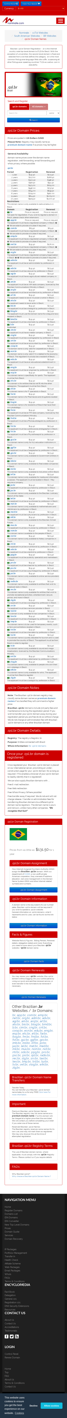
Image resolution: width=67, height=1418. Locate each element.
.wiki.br (13, 670)
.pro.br (13, 563)
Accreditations (12, 1327)
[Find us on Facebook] (7, 1336)
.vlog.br (13, 662)
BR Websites (49, 36)
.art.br (13, 295)
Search (34, 120)
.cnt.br (13, 341)
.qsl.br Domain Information (33, 925)
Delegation (10, 1295)
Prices (8, 1228)
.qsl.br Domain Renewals (33, 997)
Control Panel (11, 1354)
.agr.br (13, 274)
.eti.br (13, 389)
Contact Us (10, 1323)
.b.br (12, 325)
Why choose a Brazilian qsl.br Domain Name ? (31, 1176)
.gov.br (13, 453)
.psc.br (13, 568)
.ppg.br (13, 555)
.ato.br (13, 300)
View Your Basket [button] (30, 4)
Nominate (24, 33)
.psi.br (13, 573)
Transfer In (10, 1256)
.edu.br (13, 359)
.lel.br (13, 498)
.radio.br (14, 581)
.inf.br (13, 474)
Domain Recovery (14, 1239)
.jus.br (13, 490)
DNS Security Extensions (17, 1306)
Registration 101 (12, 1302)
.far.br (13, 394)
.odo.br (13, 549)
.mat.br (13, 504)
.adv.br (13, 268)
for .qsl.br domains (37, 746)
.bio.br (13, 306)
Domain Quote (12, 1231)
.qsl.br (10, 168)
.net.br (13, 244)
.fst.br (13, 431)
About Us (9, 1320)
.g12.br (13, 440)
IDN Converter (12, 1221)
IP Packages (11, 1249)
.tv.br (12, 646)
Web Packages (12, 1267)
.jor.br (12, 485)
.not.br (13, 536)
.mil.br (13, 517)
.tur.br (13, 635)
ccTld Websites (40, 33)
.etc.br (13, 381)
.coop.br (14, 346)
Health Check (11, 1260)
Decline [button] (34, 1405)
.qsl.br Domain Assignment (33, 890)
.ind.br (13, 469)
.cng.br (13, 335)
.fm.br (13, 410)
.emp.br (13, 236)
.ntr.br (13, 544)
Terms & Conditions (15, 1281)
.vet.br (13, 656)
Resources (10, 1309)
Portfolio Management (16, 1253)
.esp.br (13, 373)
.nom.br (13, 531)
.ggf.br (13, 448)
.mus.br (13, 525)
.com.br (13, 228)
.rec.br (13, 589)
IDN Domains (11, 1217)
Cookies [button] (19, 1413)
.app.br (13, 220)
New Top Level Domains (17, 1224)
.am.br (13, 282)
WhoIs (8, 1274)
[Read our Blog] (17, 1336)
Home (8, 1207)
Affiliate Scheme (13, 1263)
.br (11, 212)
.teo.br (13, 616)
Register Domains (13, 1210)
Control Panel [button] (10, 4)
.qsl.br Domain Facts (33, 961)
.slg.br (13, 600)
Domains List (11, 1214)
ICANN (27, 874)
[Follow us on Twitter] (12, 1336)
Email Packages (12, 1270)
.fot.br (13, 426)
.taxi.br (13, 611)
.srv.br (13, 606)
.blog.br (13, 311)
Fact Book (10, 1292)
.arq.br (13, 290)
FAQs (7, 1278)
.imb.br (13, 461)
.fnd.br (13, 418)
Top (7, 1372)
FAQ (7, 1376)
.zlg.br (13, 678)
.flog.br (13, 402)
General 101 (11, 1299)
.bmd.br (13, 319)
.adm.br (13, 260)
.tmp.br (13, 621)
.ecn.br (13, 351)
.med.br (13, 512)
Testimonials (11, 1330)
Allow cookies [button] (51, 1405)
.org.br (13, 252)
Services (9, 1235)
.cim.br (13, 330)
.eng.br (13, 367)
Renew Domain (12, 1357)
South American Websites (27, 36)
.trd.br (13, 630)
